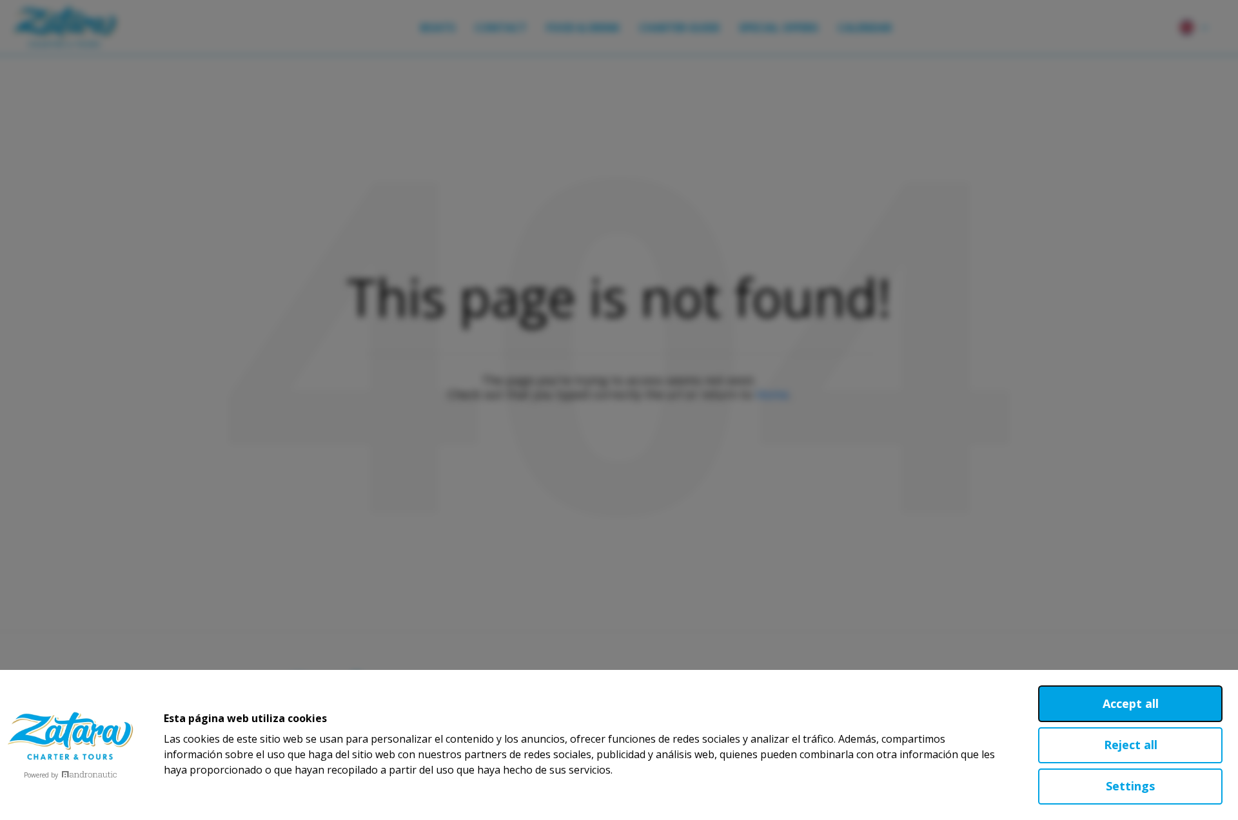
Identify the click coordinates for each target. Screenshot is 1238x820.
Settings (1130, 786)
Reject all (1130, 744)
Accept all (1131, 703)
